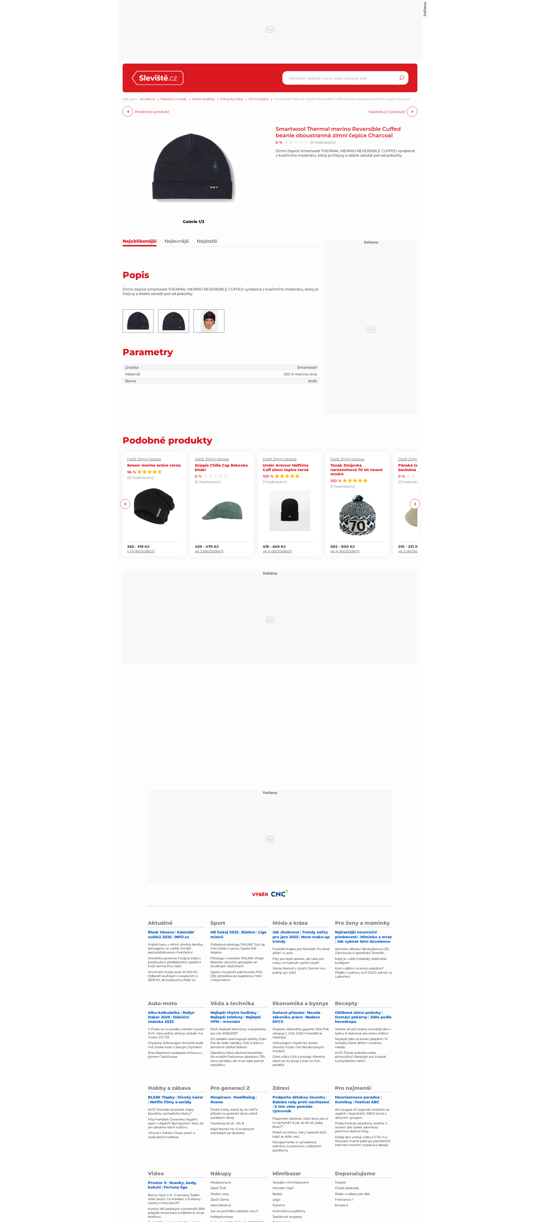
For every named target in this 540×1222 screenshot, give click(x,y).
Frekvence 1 (344, 1199)
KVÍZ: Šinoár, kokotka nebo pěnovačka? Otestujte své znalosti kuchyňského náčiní (360, 1057)
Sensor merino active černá (154, 465)
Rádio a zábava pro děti (352, 1194)
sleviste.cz (147, 99)
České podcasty (347, 1188)
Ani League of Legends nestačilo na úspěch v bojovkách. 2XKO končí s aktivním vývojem (362, 1114)
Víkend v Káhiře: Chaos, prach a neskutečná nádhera (171, 1135)
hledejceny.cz (220, 1182)
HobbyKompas (221, 1217)
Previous (125, 504)
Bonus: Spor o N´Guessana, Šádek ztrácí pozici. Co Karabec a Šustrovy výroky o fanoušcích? (174, 1199)
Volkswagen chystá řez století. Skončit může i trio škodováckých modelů (298, 1047)
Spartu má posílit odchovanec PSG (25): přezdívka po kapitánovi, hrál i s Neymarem (236, 976)
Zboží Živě (218, 1188)
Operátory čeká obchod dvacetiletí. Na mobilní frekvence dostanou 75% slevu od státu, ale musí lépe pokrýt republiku (237, 1059)
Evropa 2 (341, 1205)
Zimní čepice (259, 99)
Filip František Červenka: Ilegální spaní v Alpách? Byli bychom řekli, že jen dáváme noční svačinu (176, 1123)
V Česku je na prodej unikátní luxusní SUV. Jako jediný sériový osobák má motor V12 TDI (176, 1033)
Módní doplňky (203, 99)
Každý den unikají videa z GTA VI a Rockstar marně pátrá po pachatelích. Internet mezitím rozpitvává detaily (363, 1141)
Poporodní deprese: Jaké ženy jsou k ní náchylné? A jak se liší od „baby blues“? (300, 1123)
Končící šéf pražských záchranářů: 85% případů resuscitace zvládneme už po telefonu (176, 1213)
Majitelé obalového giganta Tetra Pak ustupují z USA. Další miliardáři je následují (301, 1033)
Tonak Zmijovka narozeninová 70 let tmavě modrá (356, 469)
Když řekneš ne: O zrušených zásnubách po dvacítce (232, 1131)
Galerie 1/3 (193, 221)
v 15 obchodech (141, 551)
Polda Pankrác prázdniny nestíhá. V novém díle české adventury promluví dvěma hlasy (361, 1127)
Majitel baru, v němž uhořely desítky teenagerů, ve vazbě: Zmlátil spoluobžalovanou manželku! (175, 948)
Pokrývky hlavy (231, 99)
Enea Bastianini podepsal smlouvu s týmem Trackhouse (175, 1055)
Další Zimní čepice (144, 459)
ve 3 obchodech (209, 551)
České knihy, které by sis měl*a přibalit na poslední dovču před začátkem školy (234, 1114)
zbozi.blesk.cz (220, 1205)
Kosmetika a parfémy (289, 1211)
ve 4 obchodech (277, 551)
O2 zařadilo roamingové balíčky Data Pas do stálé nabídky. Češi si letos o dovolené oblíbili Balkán (238, 1043)
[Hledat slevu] (401, 78)
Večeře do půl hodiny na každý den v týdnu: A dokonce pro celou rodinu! (363, 1031)
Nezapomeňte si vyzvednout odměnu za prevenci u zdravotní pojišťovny (297, 1146)
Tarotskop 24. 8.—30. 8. (227, 1123)
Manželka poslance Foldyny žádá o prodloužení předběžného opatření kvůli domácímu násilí (174, 962)
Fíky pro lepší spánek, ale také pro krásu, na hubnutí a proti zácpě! (298, 961)
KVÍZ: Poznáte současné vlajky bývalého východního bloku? (171, 1111)
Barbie (277, 1194)
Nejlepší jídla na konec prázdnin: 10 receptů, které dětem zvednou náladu (361, 1043)
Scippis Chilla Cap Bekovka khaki (221, 467)
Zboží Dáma (219, 1199)
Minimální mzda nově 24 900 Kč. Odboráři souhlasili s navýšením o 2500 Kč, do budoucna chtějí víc (173, 976)
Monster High (283, 1188)
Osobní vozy (219, 1194)
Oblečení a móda (173, 99)
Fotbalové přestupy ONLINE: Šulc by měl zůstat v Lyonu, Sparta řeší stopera (237, 948)
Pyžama (279, 1205)
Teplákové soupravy (287, 1217)
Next (415, 504)
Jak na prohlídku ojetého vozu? (234, 1211)
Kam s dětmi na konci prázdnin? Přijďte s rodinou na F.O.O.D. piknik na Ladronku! (363, 972)
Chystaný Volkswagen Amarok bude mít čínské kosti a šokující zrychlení (175, 1045)
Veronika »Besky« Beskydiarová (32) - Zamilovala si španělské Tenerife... (363, 951)
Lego (276, 1199)
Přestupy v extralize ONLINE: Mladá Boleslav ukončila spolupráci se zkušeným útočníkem (237, 962)
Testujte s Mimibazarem (291, 1182)
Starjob (340, 1182)
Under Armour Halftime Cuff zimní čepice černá (286, 467)
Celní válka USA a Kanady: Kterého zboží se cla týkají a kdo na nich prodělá (299, 1061)
